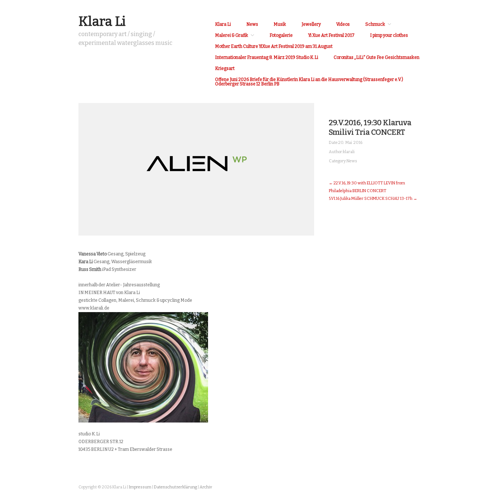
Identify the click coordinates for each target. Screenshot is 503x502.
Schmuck (375, 24)
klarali (349, 151)
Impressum (140, 487)
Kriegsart (225, 68)
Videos (343, 24)
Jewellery (311, 24)
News (252, 24)
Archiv (206, 487)
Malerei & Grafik (231, 35)
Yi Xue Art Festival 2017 (331, 35)
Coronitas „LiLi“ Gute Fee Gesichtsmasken (376, 57)
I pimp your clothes (389, 35)
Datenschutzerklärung (175, 487)
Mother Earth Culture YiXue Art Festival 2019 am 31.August (274, 46)
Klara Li (102, 21)
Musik (280, 24)
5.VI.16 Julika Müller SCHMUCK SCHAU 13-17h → (373, 198)
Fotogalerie (281, 35)
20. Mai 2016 (350, 142)
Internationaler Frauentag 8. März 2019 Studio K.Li (266, 57)
